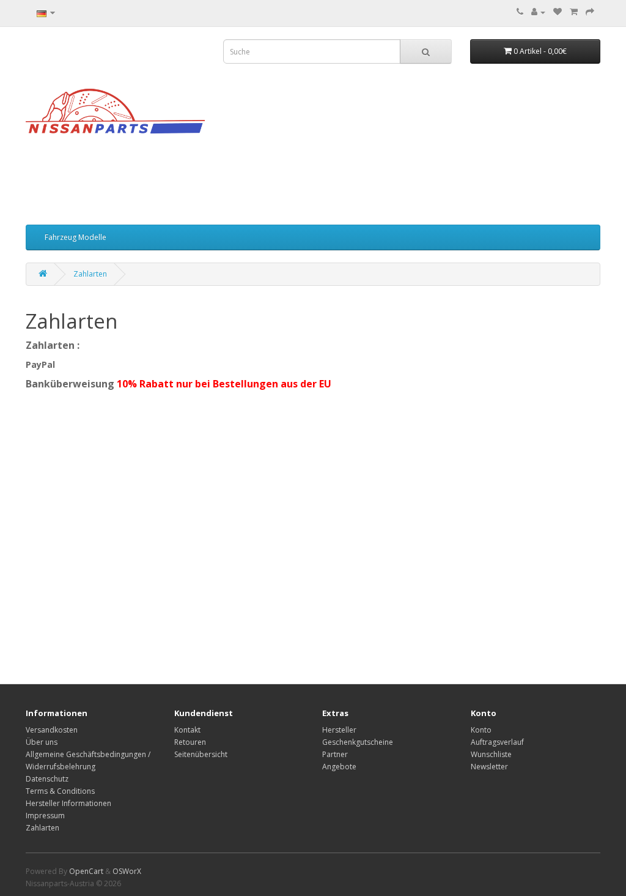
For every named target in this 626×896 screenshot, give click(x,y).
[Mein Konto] (538, 12)
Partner (335, 754)
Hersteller (339, 730)
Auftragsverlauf (497, 742)
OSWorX (126, 871)
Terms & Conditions (60, 791)
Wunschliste (491, 754)
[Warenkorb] (574, 12)
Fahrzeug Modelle (75, 237)
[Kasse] (590, 12)
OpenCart (86, 871)
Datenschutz (47, 779)
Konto (481, 730)
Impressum (45, 815)
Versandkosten (52, 730)
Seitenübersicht (200, 754)
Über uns (41, 742)
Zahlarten (90, 274)
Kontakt (187, 730)
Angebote (339, 766)
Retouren (190, 742)
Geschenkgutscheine (357, 742)
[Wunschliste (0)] (557, 12)
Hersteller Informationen (68, 803)
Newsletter (489, 766)
